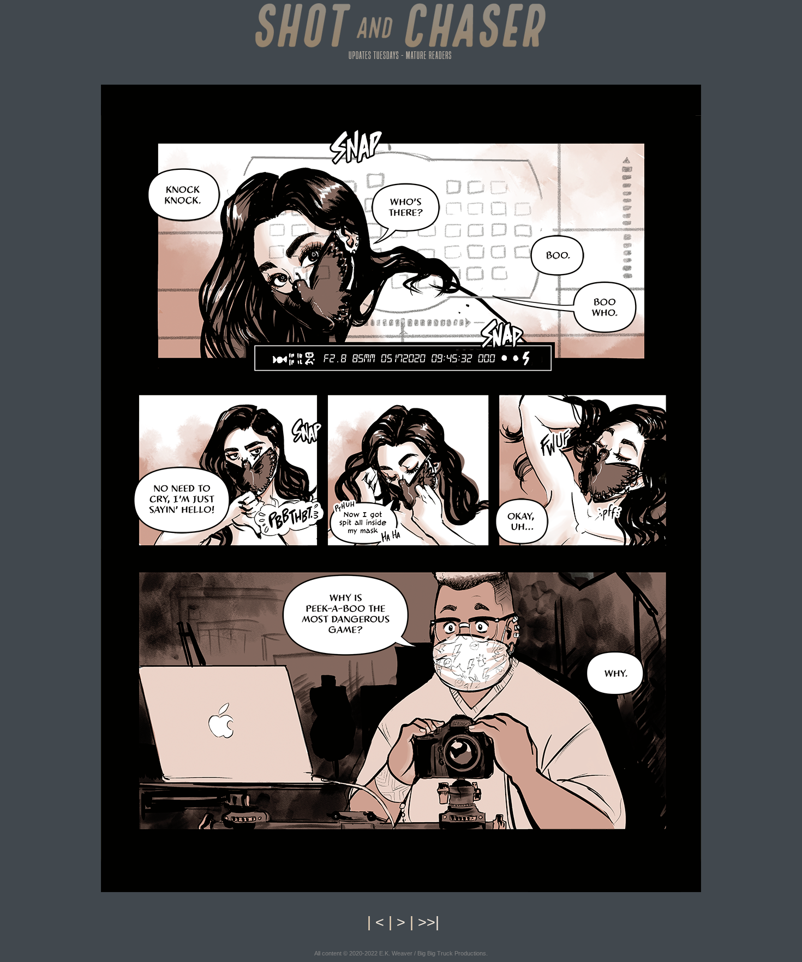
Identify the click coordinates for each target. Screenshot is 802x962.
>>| (428, 922)
